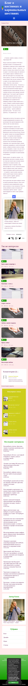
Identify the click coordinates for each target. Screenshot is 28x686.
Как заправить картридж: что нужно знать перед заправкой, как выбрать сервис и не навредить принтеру (13, 491)
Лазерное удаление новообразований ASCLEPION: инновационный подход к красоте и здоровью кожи (13, 543)
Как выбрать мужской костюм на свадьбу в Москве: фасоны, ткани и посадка (13, 482)
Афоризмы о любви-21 (14, 413)
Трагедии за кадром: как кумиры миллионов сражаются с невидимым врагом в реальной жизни (13, 574)
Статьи (5, 645)
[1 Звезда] (16, 234)
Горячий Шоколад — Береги (14, 397)
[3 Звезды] (18, 234)
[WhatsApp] (16, 238)
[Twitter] (19, 238)
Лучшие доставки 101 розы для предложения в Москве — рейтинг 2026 (13, 465)
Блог (5, 633)
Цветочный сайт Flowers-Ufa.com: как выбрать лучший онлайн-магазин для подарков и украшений (13, 553)
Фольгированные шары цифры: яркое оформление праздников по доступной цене (13, 534)
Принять (13, 682)
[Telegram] (9, 238)
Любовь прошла (13, 429)
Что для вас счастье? (14, 405)
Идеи (5, 641)
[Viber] (12, 238)
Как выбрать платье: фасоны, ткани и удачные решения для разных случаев (13, 448)
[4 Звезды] (19, 234)
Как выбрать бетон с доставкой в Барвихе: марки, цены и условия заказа (13, 456)
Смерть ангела (12, 421)
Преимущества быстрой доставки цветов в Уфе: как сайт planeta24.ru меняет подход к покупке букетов (12, 564)
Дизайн (5, 637)
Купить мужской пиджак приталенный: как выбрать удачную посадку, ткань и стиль (12, 502)
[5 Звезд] (20, 234)
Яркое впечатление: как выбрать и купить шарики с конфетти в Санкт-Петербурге (13, 511)
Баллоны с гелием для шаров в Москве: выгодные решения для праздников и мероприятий (13, 584)
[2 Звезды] (17, 234)
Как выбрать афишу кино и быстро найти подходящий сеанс (12, 473)
